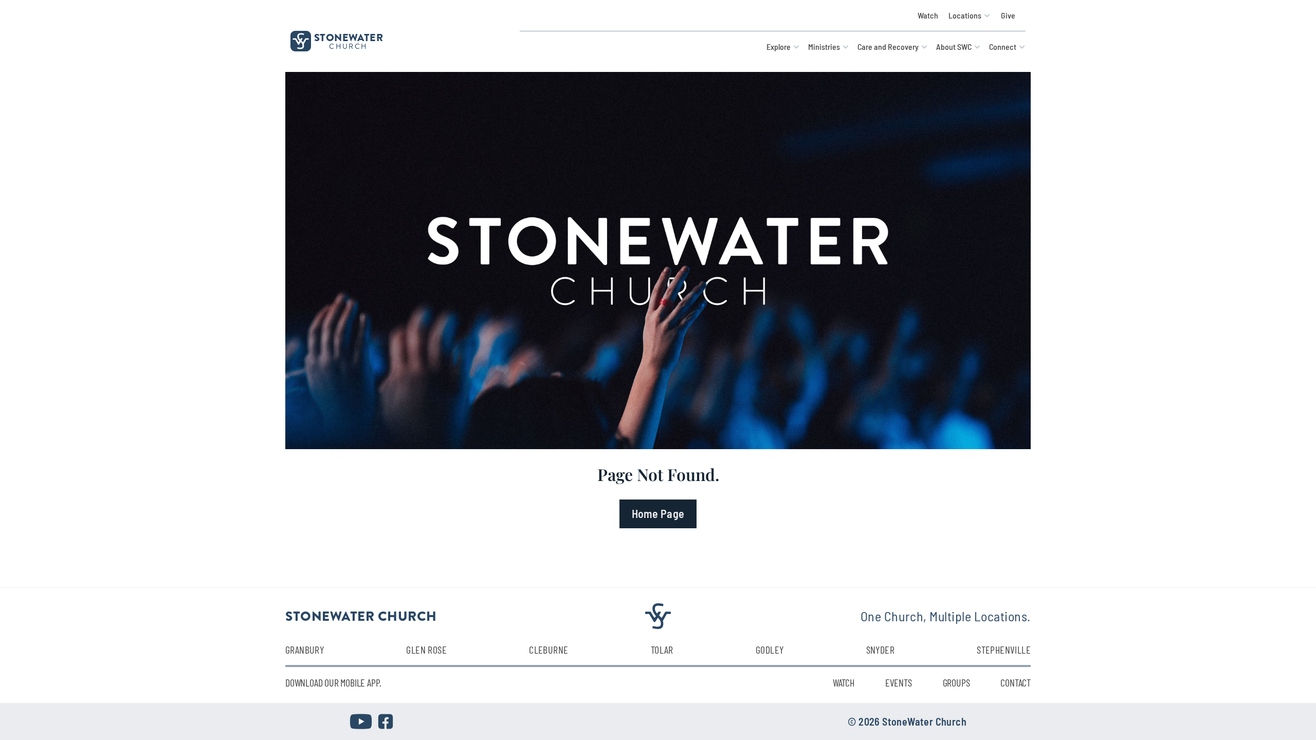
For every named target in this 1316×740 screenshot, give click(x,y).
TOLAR (662, 649)
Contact (1015, 682)
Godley (769, 649)
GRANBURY (304, 649)
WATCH (843, 682)
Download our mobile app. (333, 682)
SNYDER (880, 649)
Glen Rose (426, 649)
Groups (956, 682)
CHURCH (348, 46)
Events (898, 682)
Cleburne (548, 649)
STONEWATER (348, 37)
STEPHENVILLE (1004, 649)
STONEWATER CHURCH (361, 615)
